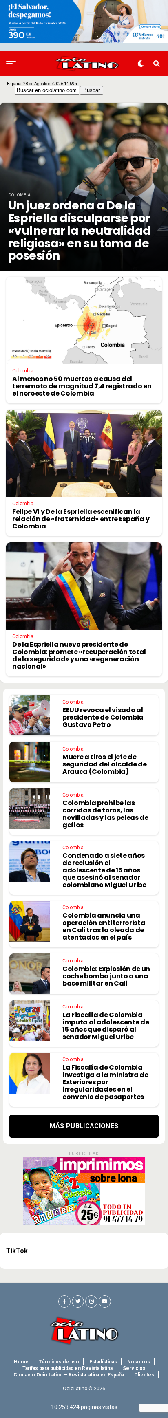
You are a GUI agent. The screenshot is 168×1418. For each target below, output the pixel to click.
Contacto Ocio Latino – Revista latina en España (68, 1375)
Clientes (144, 1375)
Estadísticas (103, 1362)
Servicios (134, 1368)
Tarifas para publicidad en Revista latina (67, 1368)
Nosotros (138, 1362)
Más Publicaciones (84, 1126)
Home (21, 1362)
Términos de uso (59, 1362)
